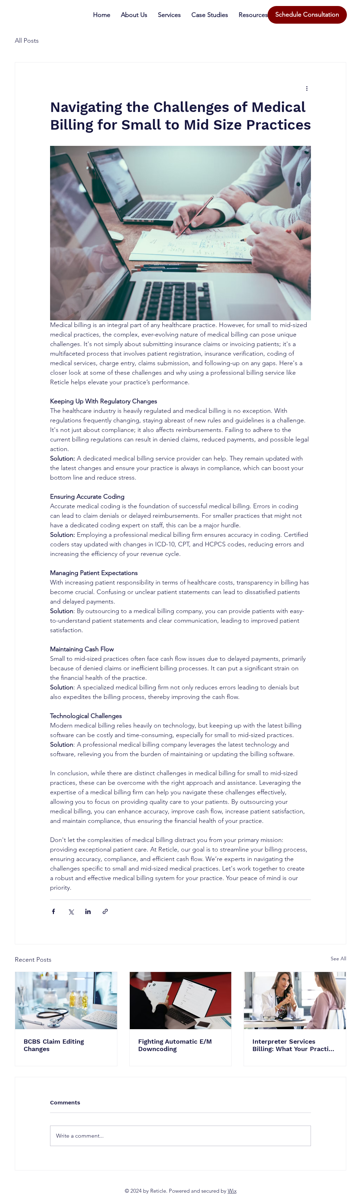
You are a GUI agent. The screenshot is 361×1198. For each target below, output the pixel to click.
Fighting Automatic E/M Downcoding (175, 1045)
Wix (232, 1190)
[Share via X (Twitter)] (70, 911)
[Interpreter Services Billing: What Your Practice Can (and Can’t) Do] (295, 1000)
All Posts (27, 41)
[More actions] (306, 88)
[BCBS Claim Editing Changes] (66, 1000)
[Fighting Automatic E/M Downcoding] (181, 1000)
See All (338, 958)
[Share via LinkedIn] (88, 911)
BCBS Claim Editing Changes (54, 1045)
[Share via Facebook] (53, 911)
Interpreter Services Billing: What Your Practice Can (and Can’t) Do (294, 1045)
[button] (253, 15)
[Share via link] (105, 911)
